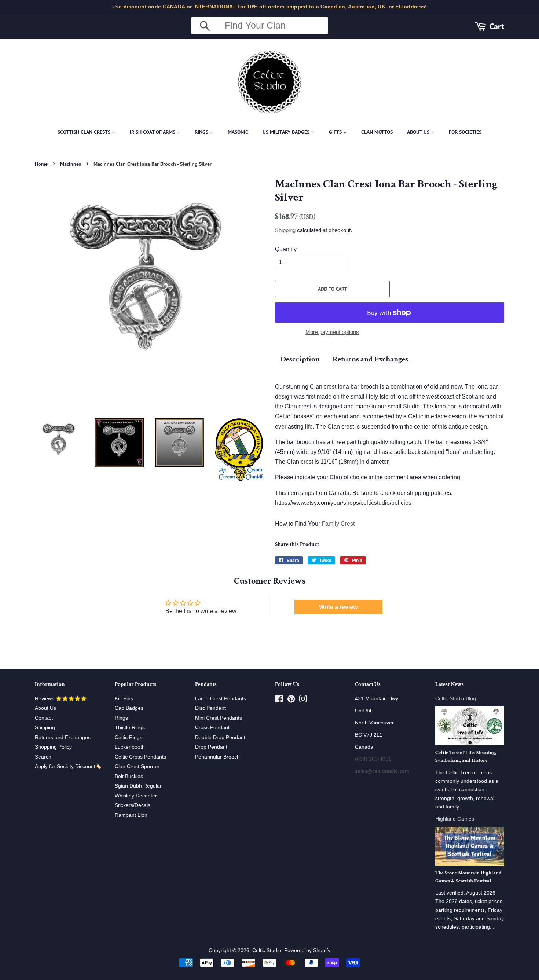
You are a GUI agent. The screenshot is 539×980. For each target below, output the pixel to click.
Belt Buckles (129, 776)
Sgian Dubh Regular (138, 786)
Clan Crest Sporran (137, 766)
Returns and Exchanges (370, 359)
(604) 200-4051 (373, 759)
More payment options (332, 332)
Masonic (238, 132)
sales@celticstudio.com (382, 771)
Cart (496, 26)
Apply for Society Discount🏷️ (68, 766)
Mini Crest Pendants (218, 718)
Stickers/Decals (132, 805)
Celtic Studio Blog (455, 698)
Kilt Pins (124, 698)
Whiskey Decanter (136, 796)
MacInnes (70, 164)
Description (300, 359)
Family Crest (338, 524)
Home (41, 164)
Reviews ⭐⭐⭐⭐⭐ (61, 698)
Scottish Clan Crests (85, 132)
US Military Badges (287, 132)
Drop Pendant (211, 747)
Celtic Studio (266, 950)
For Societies (465, 132)
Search (43, 757)
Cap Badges (129, 708)
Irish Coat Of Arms (153, 132)
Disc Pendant (210, 708)
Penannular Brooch (217, 757)
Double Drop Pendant (220, 737)
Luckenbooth (130, 747)
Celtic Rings (128, 737)
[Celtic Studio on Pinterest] (291, 700)
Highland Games (454, 819)
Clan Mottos (377, 132)
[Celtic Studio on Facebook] (279, 700)
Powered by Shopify (307, 950)
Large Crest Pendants (220, 698)
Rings (202, 132)
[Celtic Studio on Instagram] (303, 700)
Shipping (285, 230)
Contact (44, 718)
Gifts (336, 132)
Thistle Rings (130, 727)
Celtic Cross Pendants (140, 757)
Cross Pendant (212, 727)
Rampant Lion (131, 815)
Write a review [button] (338, 607)
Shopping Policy (53, 747)
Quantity (286, 249)
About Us (419, 132)
